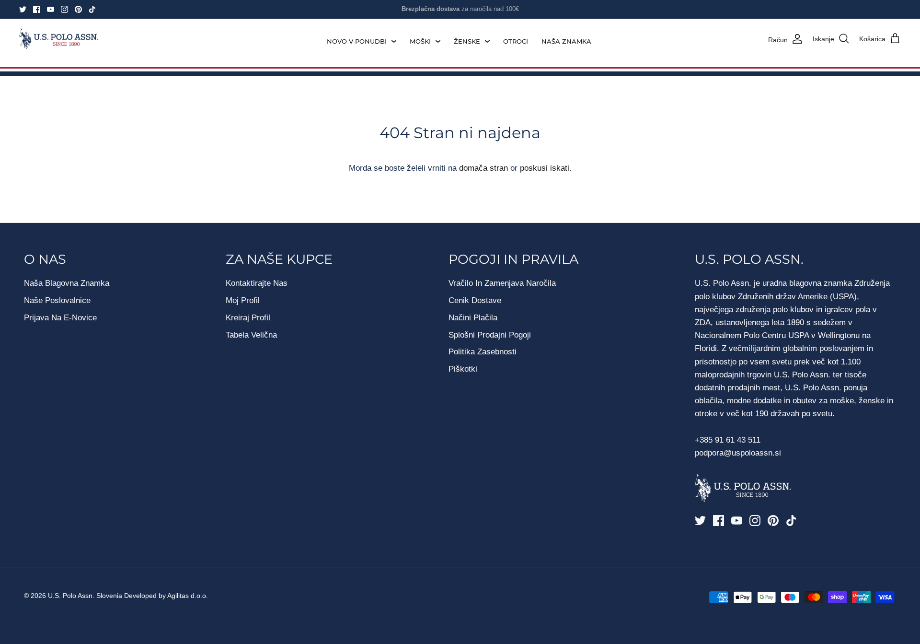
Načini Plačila (472, 317)
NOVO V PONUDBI (357, 41)
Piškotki (462, 369)
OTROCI (515, 41)
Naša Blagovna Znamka (66, 283)
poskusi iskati (544, 168)
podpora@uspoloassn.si (738, 452)
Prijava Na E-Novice (60, 317)
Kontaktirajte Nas (257, 283)
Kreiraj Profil (248, 317)
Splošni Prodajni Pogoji (489, 335)
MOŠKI (420, 41)
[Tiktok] (92, 9)
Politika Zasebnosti (482, 351)
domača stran (483, 168)
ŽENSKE (467, 41)
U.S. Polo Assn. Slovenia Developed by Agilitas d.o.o (127, 595)
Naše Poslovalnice (57, 300)
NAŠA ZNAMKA (566, 41)
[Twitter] (22, 9)
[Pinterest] (78, 9)
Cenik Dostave (474, 300)
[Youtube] (50, 9)
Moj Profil (243, 300)
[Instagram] (64, 9)
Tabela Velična (251, 335)
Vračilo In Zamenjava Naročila (502, 283)
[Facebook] (36, 9)
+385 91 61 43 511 (727, 440)
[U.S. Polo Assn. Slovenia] (58, 38)
